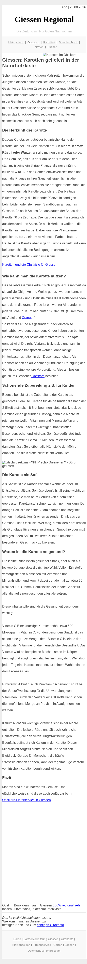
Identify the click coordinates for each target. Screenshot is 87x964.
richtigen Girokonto (50, 925)
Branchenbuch (68, 42)
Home (17, 938)
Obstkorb (38, 376)
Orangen (28, 317)
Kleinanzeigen (21, 944)
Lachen (69, 944)
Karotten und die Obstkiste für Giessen (29, 264)
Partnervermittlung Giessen (40, 938)
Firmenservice (42, 944)
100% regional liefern (68, 905)
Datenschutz (36, 950)
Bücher (52, 46)
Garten (57, 944)
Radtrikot (49, 42)
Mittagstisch (15, 42)
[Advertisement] (43, 853)
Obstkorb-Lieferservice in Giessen (26, 800)
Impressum (53, 950)
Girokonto (67, 938)
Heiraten (38, 46)
